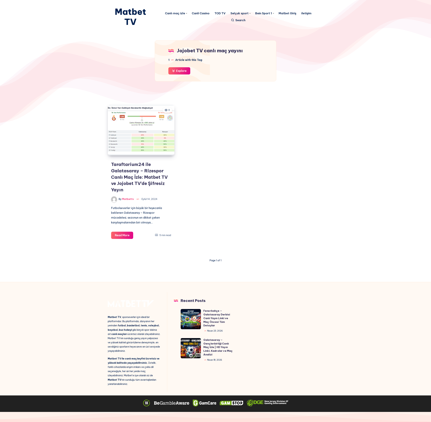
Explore (181, 70)
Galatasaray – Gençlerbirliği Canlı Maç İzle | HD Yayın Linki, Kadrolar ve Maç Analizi (218, 347)
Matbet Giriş (287, 13)
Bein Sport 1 (263, 13)
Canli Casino (200, 13)
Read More (124, 236)
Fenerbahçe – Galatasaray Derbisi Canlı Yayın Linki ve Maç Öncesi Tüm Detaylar (216, 318)
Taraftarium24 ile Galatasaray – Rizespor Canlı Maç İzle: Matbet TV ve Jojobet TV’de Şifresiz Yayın (139, 177)
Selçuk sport (239, 13)
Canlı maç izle (175, 13)
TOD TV (219, 13)
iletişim (306, 13)
